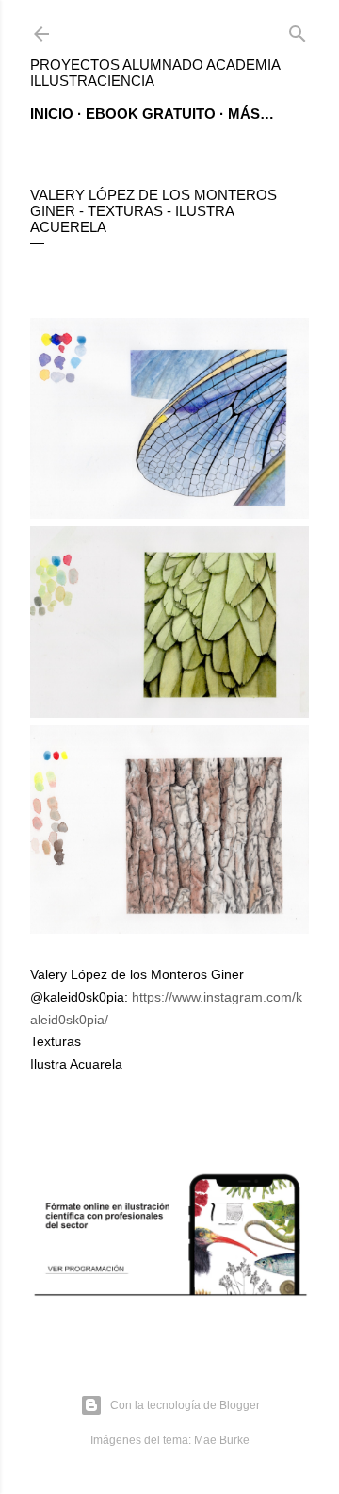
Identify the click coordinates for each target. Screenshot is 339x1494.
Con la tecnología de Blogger (185, 1405)
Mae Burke (222, 1440)
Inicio (51, 114)
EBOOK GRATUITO (151, 114)
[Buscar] (297, 29)
